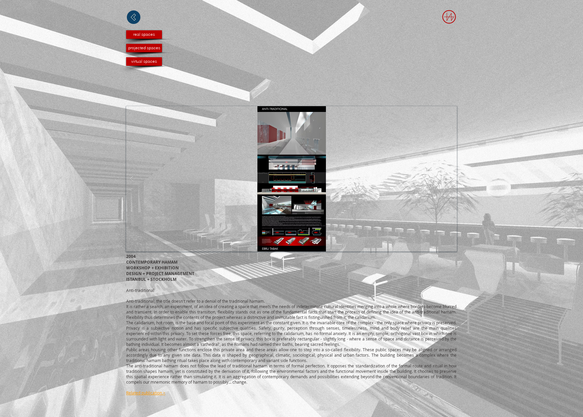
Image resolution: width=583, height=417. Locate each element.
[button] (291, 178)
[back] (133, 17)
